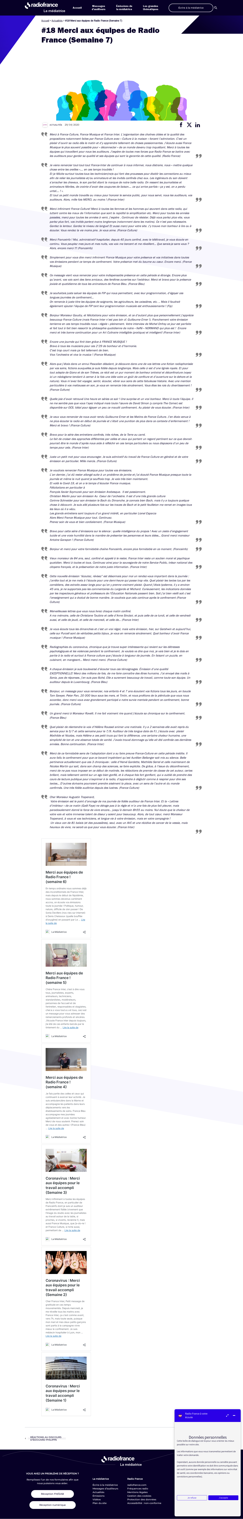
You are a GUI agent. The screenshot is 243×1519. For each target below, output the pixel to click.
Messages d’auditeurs (105, 1488)
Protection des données (141, 1499)
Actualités (57, 20)
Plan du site (100, 1503)
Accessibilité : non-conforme (144, 1503)
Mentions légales (137, 1492)
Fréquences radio (137, 1488)
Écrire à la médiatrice (105, 1484)
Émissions (98, 1495)
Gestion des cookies (139, 1495)
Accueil (77, 7)
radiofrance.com (136, 1484)
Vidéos (97, 1499)
